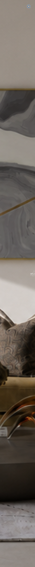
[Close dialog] (28, 6)
